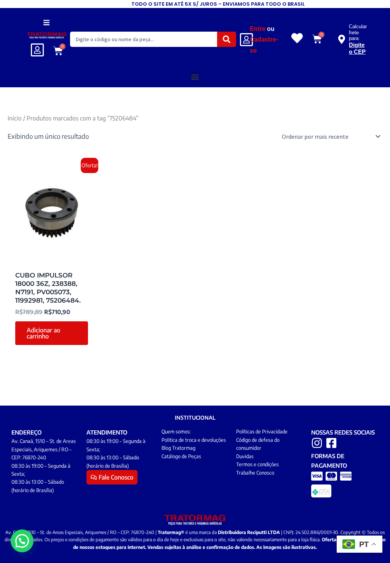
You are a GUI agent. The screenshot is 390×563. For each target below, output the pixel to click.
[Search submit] (226, 39)
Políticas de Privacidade (262, 431)
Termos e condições (257, 464)
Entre (257, 28)
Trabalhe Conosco (255, 473)
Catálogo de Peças (181, 456)
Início (15, 118)
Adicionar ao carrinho (43, 333)
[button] (46, 22)
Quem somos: (176, 431)
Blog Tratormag (178, 448)
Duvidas (245, 456)
